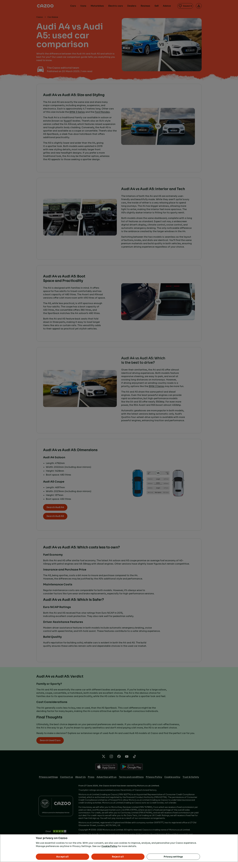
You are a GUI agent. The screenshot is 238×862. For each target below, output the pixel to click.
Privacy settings (173, 856)
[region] (119, 848)
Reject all (118, 856)
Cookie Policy (109, 846)
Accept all (62, 856)
